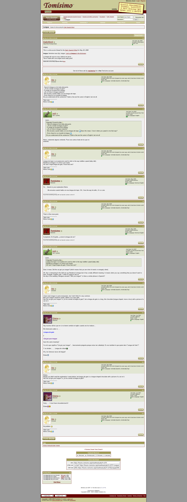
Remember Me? (140, 17)
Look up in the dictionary (76, 53)
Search (138, 22)
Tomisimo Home (121, 495)
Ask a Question (51, 17)
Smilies (63, 476)
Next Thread (98, 449)
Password (120, 19)
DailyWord (48, 42)
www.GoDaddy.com (57, 500)
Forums (48, 12)
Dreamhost (73, 500)
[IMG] (62, 478)
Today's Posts (121, 22)
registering (91, 71)
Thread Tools (138, 35)
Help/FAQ (65, 22)
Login (138, 1)
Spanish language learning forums (72, 16)
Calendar (102, 22)
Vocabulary (102, 16)
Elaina (55, 318)
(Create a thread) (51, 19)
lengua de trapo (51, 445)
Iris (52, 80)
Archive (129, 495)
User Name (120, 17)
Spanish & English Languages (90, 16)
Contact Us (113, 495)
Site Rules (57, 482)
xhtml (68, 499)
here (64, 61)
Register (143, 1)
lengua (45, 445)
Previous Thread (89, 449)
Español (114, 9)
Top (144, 495)
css (71, 499)
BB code (63, 475)
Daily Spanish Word (69, 27)
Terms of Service (137, 495)
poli (54, 113)
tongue (58, 445)
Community (83, 22)
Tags (44, 443)
